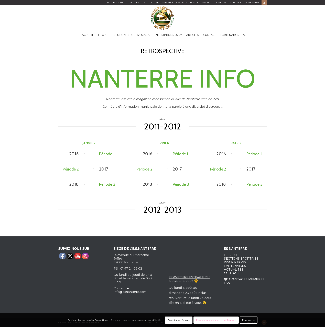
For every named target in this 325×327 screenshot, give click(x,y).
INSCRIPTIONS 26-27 (201, 2)
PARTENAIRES (252, 2)
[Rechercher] (243, 35)
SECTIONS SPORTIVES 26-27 (171, 2)
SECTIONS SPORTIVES (241, 258)
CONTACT (235, 2)
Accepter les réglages (179, 320)
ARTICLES (221, 2)
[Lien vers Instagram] (264, 2)
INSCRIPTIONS (235, 262)
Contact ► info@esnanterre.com (130, 290)
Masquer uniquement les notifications (216, 320)
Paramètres (248, 320)
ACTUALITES (233, 269)
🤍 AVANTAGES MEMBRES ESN (244, 281)
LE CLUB (147, 2)
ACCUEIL (134, 2)
